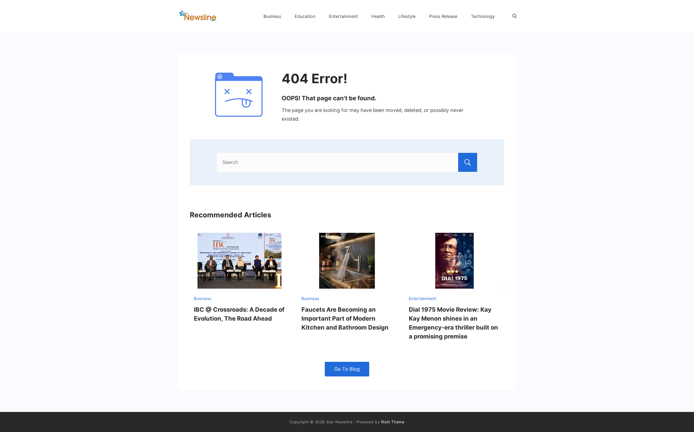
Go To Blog (347, 369)
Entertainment (343, 16)
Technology (483, 16)
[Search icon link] (513, 16)
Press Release (443, 16)
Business (272, 16)
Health (378, 16)
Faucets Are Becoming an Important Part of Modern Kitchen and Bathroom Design (344, 318)
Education (305, 16)
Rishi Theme (392, 422)
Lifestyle (407, 16)
